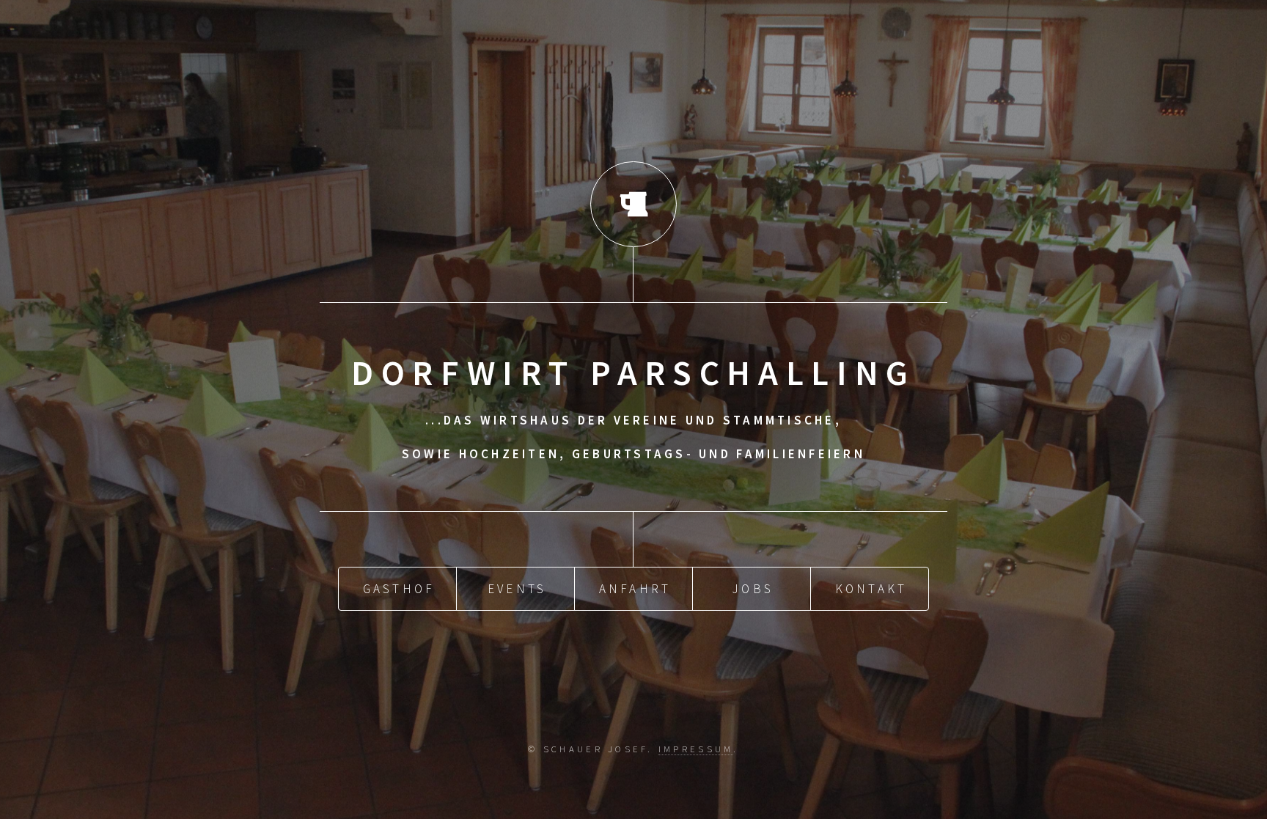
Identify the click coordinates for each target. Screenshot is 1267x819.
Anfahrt (635, 589)
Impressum (695, 748)
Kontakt (871, 589)
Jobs (753, 589)
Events (517, 589)
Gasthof (399, 589)
